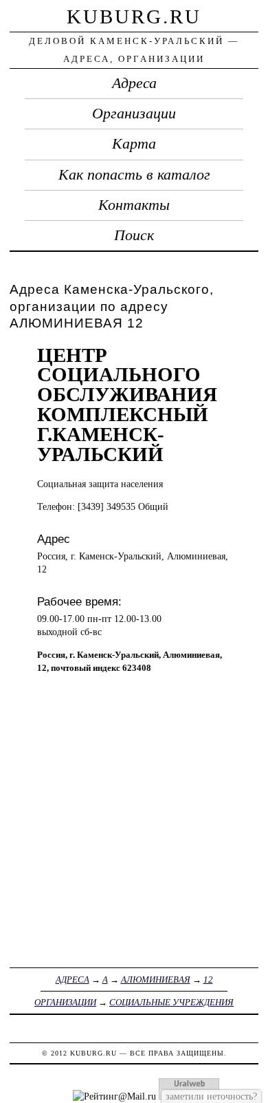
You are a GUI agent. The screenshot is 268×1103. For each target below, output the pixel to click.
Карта (134, 144)
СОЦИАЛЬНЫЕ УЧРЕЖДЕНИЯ (171, 1002)
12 (208, 979)
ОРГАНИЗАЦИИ (65, 1002)
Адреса (134, 83)
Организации (134, 113)
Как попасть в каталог (134, 175)
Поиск (134, 235)
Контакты (134, 205)
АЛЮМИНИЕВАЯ (155, 979)
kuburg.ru (134, 17)
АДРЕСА (72, 979)
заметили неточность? (211, 1096)
